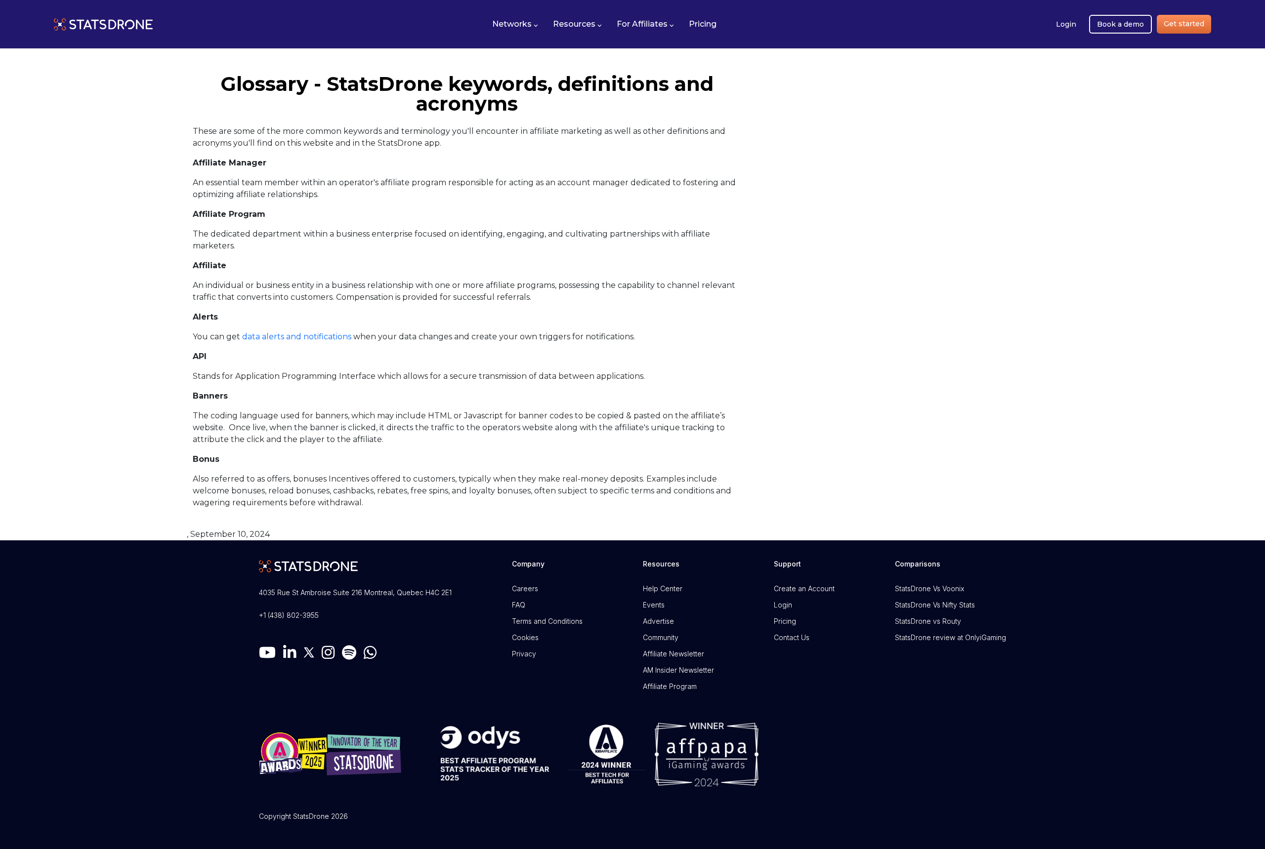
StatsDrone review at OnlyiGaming (950, 637)
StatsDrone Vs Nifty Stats (935, 605)
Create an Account (804, 588)
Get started (1184, 23)
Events (654, 605)
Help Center (662, 588)
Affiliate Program (670, 686)
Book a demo (1120, 24)
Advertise (658, 621)
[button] (515, 24)
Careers (525, 588)
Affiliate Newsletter (673, 653)
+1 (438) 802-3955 (289, 615)
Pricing (785, 621)
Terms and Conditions (547, 621)
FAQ (518, 605)
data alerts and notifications (296, 336)
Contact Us (791, 637)
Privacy (524, 653)
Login (1066, 24)
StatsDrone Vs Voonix (929, 588)
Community (660, 637)
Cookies (525, 637)
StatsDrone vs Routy (928, 621)
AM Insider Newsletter (678, 670)
